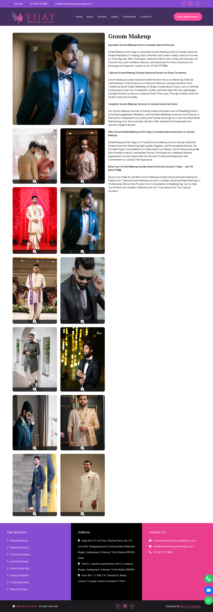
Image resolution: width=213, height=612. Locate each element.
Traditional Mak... (20, 582)
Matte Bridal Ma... (20, 568)
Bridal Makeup (19, 540)
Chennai (18, 3)
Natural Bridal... (19, 589)
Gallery (115, 16)
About (90, 16)
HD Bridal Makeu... (21, 554)
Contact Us (146, 16)
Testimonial (129, 16)
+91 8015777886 (38, 3)
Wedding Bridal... (20, 547)
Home (79, 16)
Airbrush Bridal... (20, 561)
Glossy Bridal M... (20, 575)
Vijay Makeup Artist (27, 606)
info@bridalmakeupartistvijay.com (73, 3)
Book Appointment (188, 16)
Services (102, 16)
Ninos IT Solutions (190, 606)
